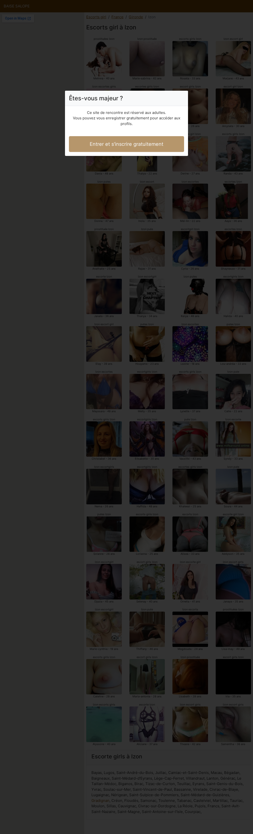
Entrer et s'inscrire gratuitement (126, 144)
